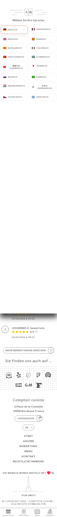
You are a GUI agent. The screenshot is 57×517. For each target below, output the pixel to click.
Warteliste (24, 515)
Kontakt (28, 456)
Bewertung (28, 446)
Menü (28, 451)
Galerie (28, 440)
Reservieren (8, 515)
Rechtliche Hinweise (28, 461)
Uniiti (32, 495)
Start (28, 435)
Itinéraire (50, 515)
